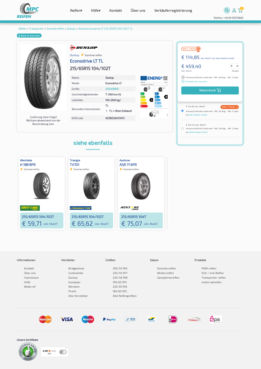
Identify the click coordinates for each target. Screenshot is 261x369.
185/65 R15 (120, 291)
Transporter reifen (214, 277)
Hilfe (95, 10)
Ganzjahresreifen (168, 277)
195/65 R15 (120, 282)
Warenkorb (207, 90)
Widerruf (30, 286)
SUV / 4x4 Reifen (213, 273)
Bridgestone (76, 268)
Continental (75, 273)
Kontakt (115, 10)
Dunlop (73, 277)
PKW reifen (209, 268)
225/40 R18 (120, 277)
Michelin (74, 286)
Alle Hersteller (78, 295)
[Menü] (66, 349)
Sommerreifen (166, 268)
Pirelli (72, 291)
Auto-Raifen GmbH (197, 114)
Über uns (138, 10)
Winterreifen (165, 273)
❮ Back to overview (29, 35)
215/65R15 (112, 88)
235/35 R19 (120, 286)
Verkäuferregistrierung (173, 10)
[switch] (63, 352)
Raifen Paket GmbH (198, 132)
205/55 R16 (120, 268)
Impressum (31, 277)
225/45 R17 (120, 273)
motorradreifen (212, 282)
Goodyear (74, 282)
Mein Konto (234, 10)
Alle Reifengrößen (125, 295)
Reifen (76, 10)
